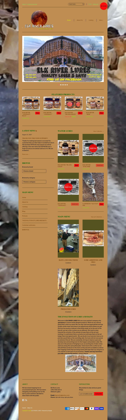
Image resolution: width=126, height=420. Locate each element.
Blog (23, 211)
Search (24, 408)
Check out (95, 4)
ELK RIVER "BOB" (90, 113)
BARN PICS (25, 230)
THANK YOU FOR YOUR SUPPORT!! (35, 138)
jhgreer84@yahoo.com (62, 395)
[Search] (83, 4)
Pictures (24, 216)
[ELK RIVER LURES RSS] (26, 400)
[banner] (39, 19)
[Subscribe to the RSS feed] (36, 130)
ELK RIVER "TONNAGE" (62, 204)
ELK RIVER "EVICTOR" (87, 165)
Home (69, 20)
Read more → (26, 154)
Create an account (32, 4)
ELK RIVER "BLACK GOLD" (65, 165)
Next (100, 59)
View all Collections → (97, 217)
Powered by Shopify (47, 410)
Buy (37, 113)
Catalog (91, 20)
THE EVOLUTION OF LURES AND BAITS (34, 220)
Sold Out (100, 165)
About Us (80, 20)
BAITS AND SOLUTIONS (68, 260)
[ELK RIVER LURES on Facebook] (23, 400)
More (101, 20)
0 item (90, 4)
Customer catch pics (28, 225)
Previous (26, 59)
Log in (23, 4)
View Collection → (98, 131)
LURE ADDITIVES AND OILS (93, 261)
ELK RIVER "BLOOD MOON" (70, 113)
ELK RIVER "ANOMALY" (48, 113)
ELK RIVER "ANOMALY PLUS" (26, 114)
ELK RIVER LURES (36, 410)
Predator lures (68, 309)
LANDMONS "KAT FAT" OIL (90, 204)
